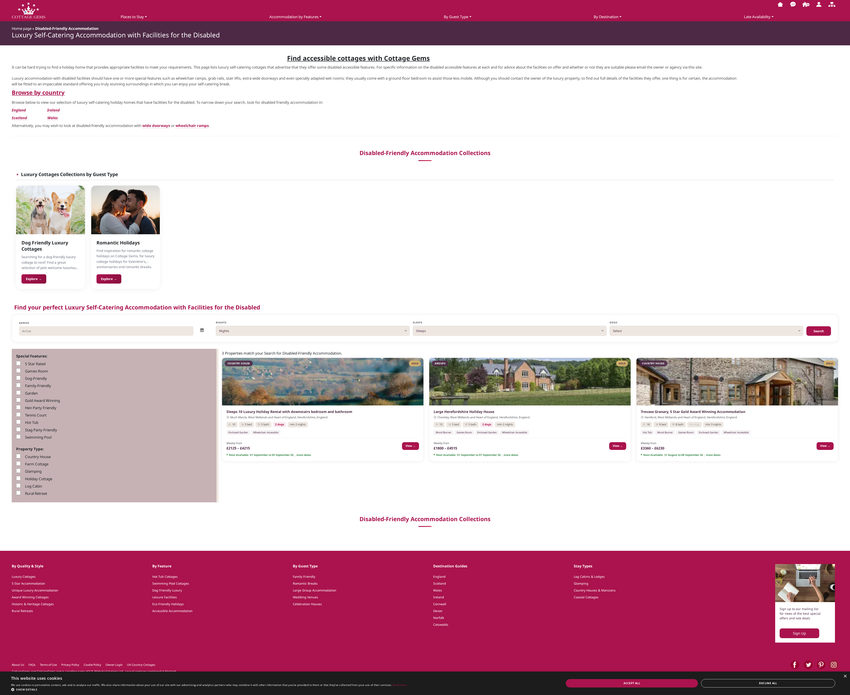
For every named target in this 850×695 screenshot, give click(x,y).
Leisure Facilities (164, 597)
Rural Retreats (22, 611)
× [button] (845, 676)
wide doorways (156, 125)
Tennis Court (35, 415)
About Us (18, 665)
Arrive (24, 322)
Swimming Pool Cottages (170, 583)
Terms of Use (48, 665)
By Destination (606, 16)
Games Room (36, 371)
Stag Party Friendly (41, 429)
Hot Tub (31, 422)
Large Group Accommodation (314, 590)
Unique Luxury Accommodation (35, 590)
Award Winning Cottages (30, 597)
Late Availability (757, 16)
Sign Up (799, 633)
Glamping (33, 471)
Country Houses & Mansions (595, 590)
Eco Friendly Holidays (168, 604)
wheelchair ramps (192, 125)
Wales (52, 117)
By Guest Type (456, 16)
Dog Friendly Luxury (167, 590)
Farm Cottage (36, 464)
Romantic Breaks (305, 583)
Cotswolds (440, 624)
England (439, 576)
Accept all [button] (632, 683)
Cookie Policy (92, 665)
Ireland (53, 110)
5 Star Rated (35, 363)
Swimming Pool (38, 437)
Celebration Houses (307, 604)
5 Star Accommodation (28, 583)
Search (818, 331)
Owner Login (114, 665)
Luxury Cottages (24, 576)
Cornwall (439, 604)
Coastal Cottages (586, 597)
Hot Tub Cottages (165, 576)
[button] (209, 689)
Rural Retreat (36, 493)
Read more (400, 685)
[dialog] (425, 683)
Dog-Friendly (36, 378)
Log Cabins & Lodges (589, 576)
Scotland (19, 117)
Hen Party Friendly (40, 407)
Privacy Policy (70, 665)
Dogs (613, 322)
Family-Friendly (38, 385)
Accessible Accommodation (172, 611)
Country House (38, 456)
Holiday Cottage (38, 478)
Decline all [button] (768, 683)
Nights (221, 322)
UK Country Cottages (141, 665)
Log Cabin (33, 486)
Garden (31, 393)
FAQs (32, 665)
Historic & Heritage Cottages (33, 604)
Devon (437, 611)
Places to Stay (132, 16)
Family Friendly (304, 576)
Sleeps (418, 322)
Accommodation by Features (294, 16)
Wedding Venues (305, 597)
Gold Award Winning (42, 400)
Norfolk (438, 618)
